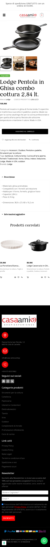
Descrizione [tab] (9, 177)
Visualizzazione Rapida (15, 277)
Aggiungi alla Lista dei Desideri (15, 140)
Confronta (35, 140)
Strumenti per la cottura (10, 153)
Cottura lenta (20, 156)
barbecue (9, 156)
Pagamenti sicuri (9, 466)
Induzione (41, 158)
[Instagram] (8, 381)
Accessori (13, 150)
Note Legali (7, 454)
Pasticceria (6, 401)
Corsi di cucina (8, 434)
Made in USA (11, 161)
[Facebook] (3, 381)
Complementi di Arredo (12, 426)
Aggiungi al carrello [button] (1, 277)
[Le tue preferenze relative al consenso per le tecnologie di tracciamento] (4, 543)
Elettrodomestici (9, 409)
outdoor (21, 161)
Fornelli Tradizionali (9, 158)
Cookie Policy (7, 450)
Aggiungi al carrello (25, 131)
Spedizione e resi (9, 462)
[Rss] (12, 381)
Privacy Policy (8, 446)
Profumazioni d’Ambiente (13, 430)
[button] (4, 15)
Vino (4, 417)
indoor (33, 158)
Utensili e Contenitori (11, 405)
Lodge (8, 99)
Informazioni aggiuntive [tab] (14, 214)
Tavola (5, 413)
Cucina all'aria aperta (36, 156)
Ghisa (26, 158)
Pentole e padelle (33, 150)
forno (21, 158)
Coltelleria (6, 397)
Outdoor (21, 150)
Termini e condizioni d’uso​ (13, 458)
